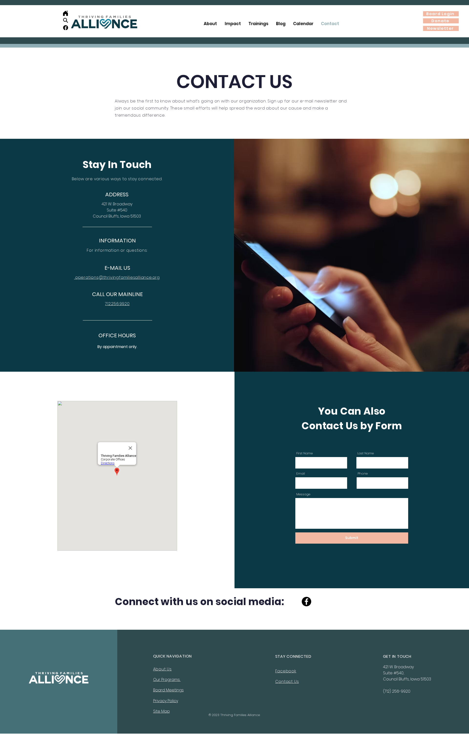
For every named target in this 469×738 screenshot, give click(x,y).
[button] (210, 23)
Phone (363, 473)
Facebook (285, 671)
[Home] (65, 13)
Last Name (365, 453)
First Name (304, 453)
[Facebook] (65, 27)
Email (300, 473)
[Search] (65, 20)
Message (303, 494)
